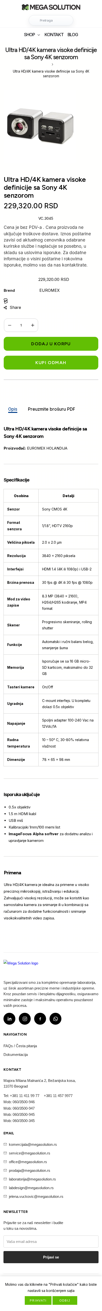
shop (29, 34)
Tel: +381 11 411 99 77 (21, 1096)
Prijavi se (51, 1257)
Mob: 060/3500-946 (19, 1102)
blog (73, 34)
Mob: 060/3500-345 (19, 1121)
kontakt (54, 34)
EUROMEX (49, 290)
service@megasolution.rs (29, 1153)
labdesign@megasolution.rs (31, 1188)
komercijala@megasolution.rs (33, 1144)
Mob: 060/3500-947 (19, 1108)
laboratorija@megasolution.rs (32, 1179)
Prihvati (38, 1300)
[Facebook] (40, 1019)
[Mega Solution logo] (20, 966)
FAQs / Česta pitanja (20, 1046)
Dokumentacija (15, 1054)
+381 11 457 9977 (58, 1096)
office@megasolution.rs (28, 1162)
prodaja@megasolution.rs (29, 1170)
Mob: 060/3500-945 (19, 1114)
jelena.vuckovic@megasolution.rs (36, 1196)
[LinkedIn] (9, 1019)
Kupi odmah (50, 362)
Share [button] (15, 307)
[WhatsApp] (55, 1019)
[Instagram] (25, 1019)
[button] (51, 20)
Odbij (64, 1300)
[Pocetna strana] (51, 8)
